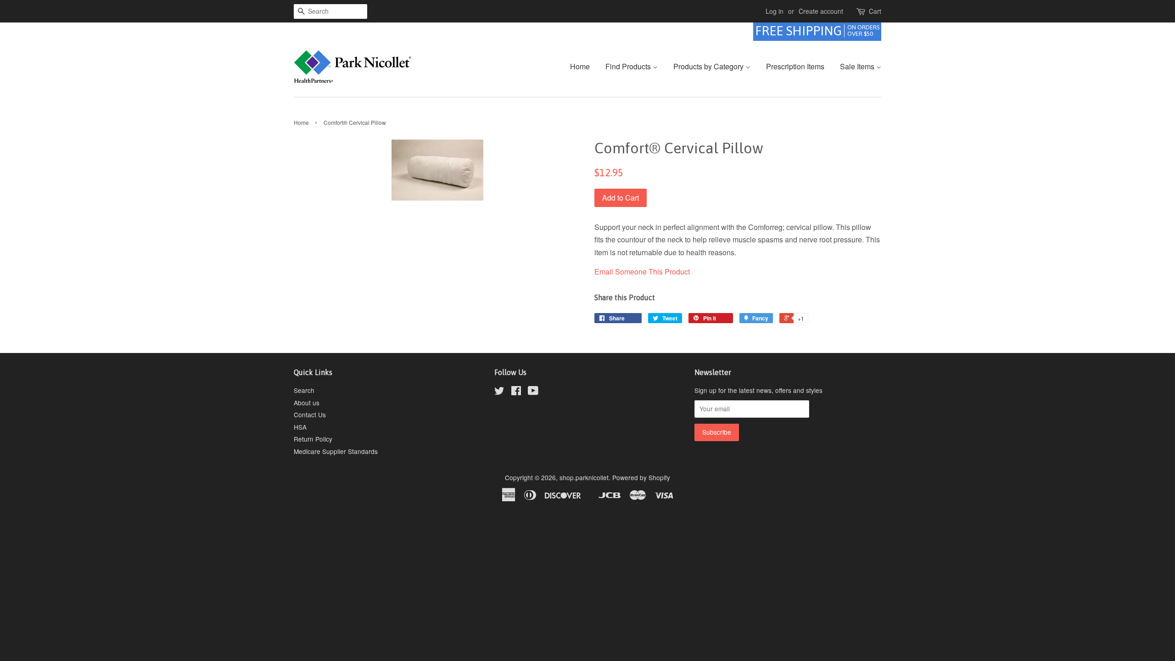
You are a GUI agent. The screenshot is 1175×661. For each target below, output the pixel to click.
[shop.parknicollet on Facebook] (516, 392)
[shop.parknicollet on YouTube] (533, 392)
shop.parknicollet (584, 477)
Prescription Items (795, 66)
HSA (300, 426)
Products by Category (709, 66)
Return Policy (313, 438)
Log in (774, 11)
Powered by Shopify (641, 477)
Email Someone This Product (642, 271)
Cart (875, 11)
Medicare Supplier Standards (336, 451)
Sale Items (858, 66)
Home (580, 66)
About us (306, 402)
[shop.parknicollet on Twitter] (499, 392)
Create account (821, 11)
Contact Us (310, 414)
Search (304, 390)
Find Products (629, 66)
